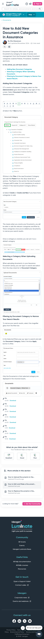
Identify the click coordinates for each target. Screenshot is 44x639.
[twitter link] (24, 621)
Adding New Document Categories (19, 69)
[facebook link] (14, 621)
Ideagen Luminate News (22, 549)
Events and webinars (21, 601)
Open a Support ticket (22, 581)
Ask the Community (33, 504)
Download (13, 400)
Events (22, 545)
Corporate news (21, 598)
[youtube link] (30, 621)
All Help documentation (22, 562)
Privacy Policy (11, 630)
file (6, 398)
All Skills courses (22, 565)
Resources (22, 569)
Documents (7, 20)
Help (30, 15)
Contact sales (21, 585)
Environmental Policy (17, 632)
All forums (22, 542)
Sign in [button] (38, 4)
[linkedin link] (19, 621)
